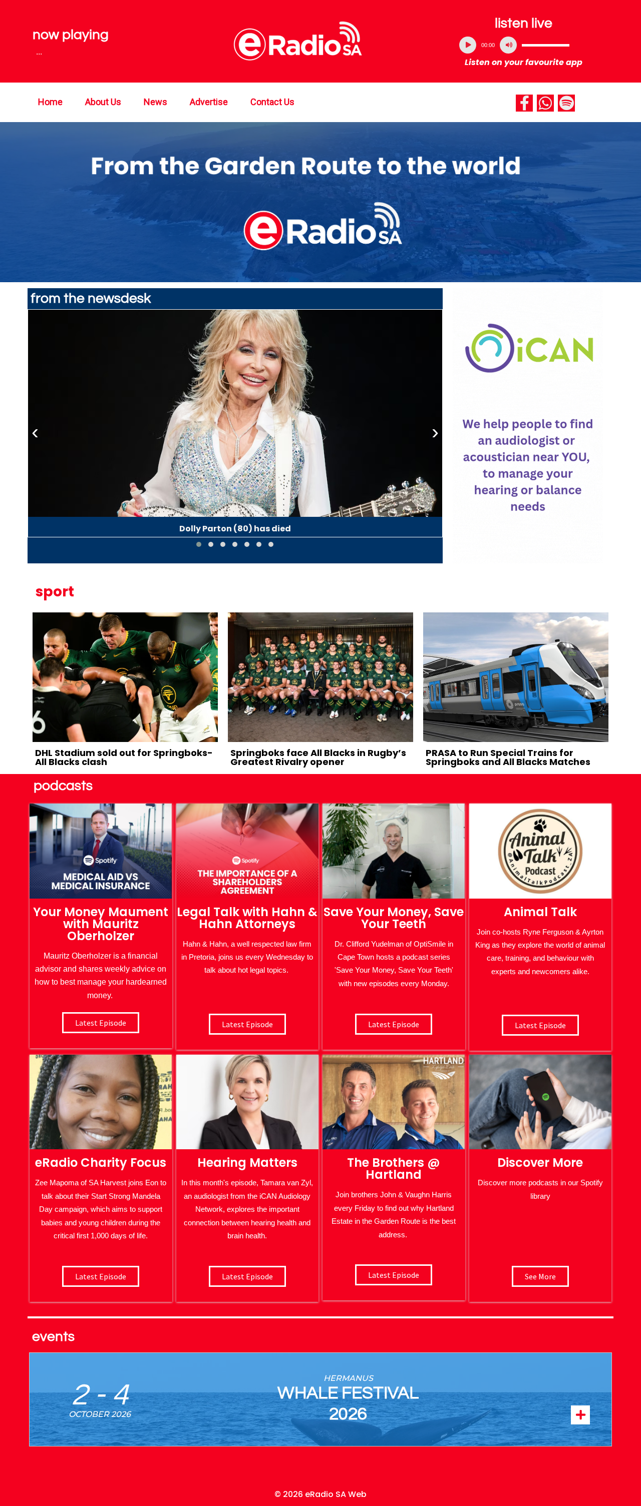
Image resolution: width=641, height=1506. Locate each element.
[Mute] (508, 45)
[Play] (467, 45)
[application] (524, 45)
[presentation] (35, 432)
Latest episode (100, 1023)
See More (540, 1276)
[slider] (545, 45)
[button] (199, 544)
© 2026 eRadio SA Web (320, 1494)
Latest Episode (393, 1024)
